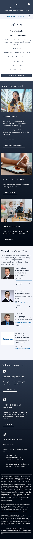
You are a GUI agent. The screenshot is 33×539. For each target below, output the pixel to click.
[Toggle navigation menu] (2, 16)
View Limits (9, 192)
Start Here (9, 239)
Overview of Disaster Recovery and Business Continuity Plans (16, 532)
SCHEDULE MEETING (19, 326)
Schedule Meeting (15, 75)
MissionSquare (15, 528)
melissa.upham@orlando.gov (23, 348)
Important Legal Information (9, 530)
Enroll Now (9, 140)
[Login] (29, 16)
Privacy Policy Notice (23, 530)
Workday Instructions (13, 145)
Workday (7, 134)
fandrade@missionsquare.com (24, 280)
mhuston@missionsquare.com (24, 322)
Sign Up (7, 424)
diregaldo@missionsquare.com (24, 302)
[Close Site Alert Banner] (29, 4)
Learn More (9, 389)
